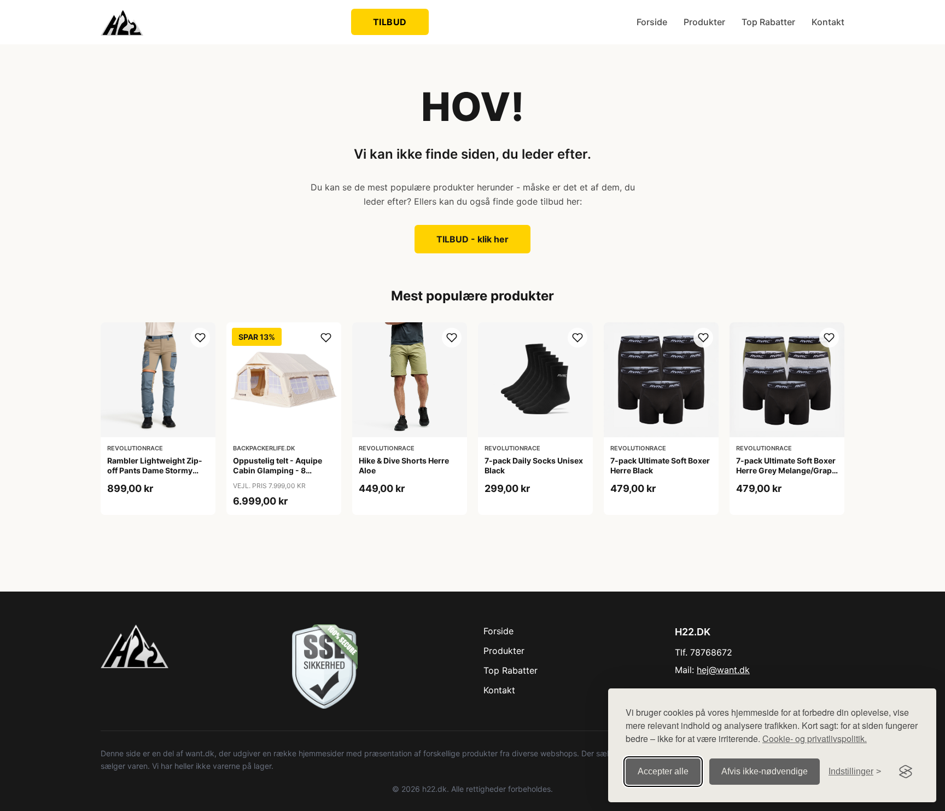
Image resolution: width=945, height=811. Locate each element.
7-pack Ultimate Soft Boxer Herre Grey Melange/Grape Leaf (786, 470)
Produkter (704, 21)
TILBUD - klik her (472, 239)
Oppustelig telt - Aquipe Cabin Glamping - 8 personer (277, 470)
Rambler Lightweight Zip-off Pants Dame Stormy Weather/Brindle (154, 470)
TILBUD (390, 21)
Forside (652, 21)
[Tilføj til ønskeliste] (200, 337)
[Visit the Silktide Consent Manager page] (905, 771)
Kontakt (828, 21)
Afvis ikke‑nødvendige (764, 771)
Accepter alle (663, 771)
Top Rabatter (768, 21)
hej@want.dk (723, 669)
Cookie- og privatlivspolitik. (814, 738)
